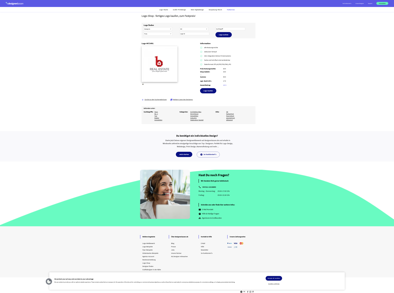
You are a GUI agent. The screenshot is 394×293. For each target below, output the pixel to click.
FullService (231, 10)
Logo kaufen (208, 91)
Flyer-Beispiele (147, 250)
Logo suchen (223, 35)
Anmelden (382, 3)
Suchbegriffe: (148, 112)
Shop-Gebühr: (205, 72)
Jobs (173, 250)
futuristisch (230, 116)
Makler (156, 118)
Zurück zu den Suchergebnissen (154, 99)
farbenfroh (230, 114)
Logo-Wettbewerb (148, 243)
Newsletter (204, 250)
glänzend (229, 120)
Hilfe (202, 247)
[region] (197, 281)
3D (227, 112)
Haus (156, 112)
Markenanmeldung (149, 260)
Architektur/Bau (195, 112)
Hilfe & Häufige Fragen (209, 213)
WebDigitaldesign (197, 10)
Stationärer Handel (196, 120)
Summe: (203, 77)
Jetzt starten (184, 154)
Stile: (217, 112)
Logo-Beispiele (147, 247)
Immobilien (194, 116)
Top (155, 116)
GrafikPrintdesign (179, 10)
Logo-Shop (146, 263)
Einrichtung (194, 114)
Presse (173, 247)
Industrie (193, 118)
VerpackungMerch (215, 10)
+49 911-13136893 (209, 187)
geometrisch (230, 118)
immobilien (158, 120)
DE (244, 291)
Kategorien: (184, 112)
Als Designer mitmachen (179, 256)
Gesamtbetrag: (205, 85)
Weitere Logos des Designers (181, 99)
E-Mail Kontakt (206, 209)
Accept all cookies (274, 278)
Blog (172, 243)
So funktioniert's (208, 154)
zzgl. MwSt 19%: (206, 81)
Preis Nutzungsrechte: (208, 69)
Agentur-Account (148, 256)
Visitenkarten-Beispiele (150, 253)
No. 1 (156, 114)
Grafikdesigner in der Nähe (151, 270)
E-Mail (203, 243)
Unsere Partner (176, 253)
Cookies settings (274, 284)
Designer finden (147, 266)
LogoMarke (163, 10)
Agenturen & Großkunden (210, 218)
